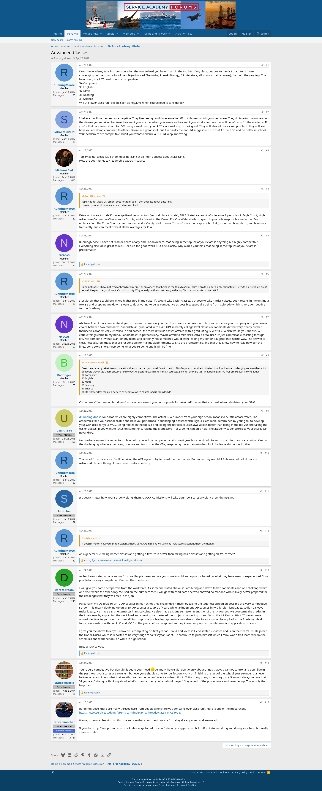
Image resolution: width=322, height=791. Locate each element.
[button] (101, 33)
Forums (72, 33)
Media (110, 33)
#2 (267, 112)
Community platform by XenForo (161, 779)
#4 (267, 188)
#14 (267, 662)
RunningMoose (62, 58)
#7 (267, 317)
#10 (267, 452)
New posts (57, 40)
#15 (267, 702)
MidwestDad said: (91, 196)
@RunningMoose (90, 417)
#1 (267, 65)
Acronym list (184, 33)
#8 (267, 355)
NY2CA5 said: (89, 281)
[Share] (262, 65)
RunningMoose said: (93, 362)
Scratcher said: (90, 538)
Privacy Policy (165, 785)
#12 (267, 530)
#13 (267, 570)
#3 (267, 150)
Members (129, 33)
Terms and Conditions (187, 785)
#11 (267, 491)
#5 (267, 235)
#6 (267, 274)
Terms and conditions (217, 772)
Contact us (197, 772)
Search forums (74, 40)
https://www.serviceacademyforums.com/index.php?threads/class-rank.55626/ (130, 712)
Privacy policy (239, 772)
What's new (90, 33)
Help (252, 772)
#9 (267, 410)
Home (58, 33)
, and (113, 560)
